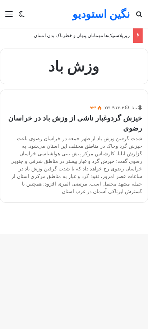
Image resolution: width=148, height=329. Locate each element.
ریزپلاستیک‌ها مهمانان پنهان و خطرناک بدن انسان (82, 35)
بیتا (134, 107)
